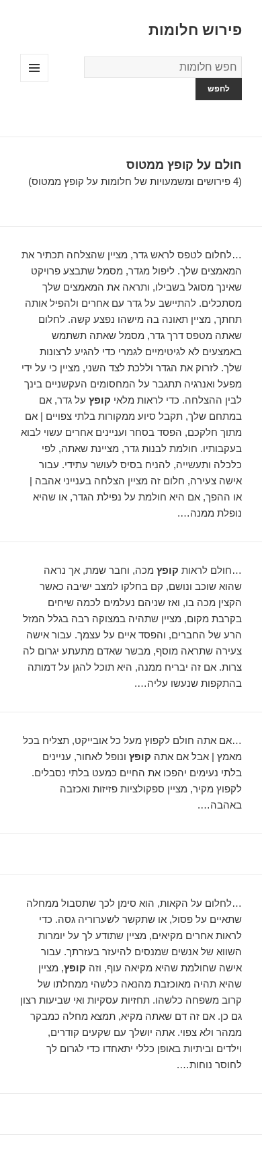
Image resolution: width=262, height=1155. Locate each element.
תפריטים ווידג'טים (34, 81)
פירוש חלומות (195, 30)
